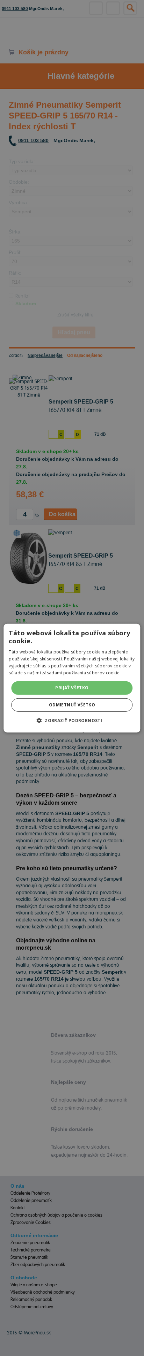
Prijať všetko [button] (71, 688)
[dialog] (72, 678)
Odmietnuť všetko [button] (72, 705)
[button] (72, 720)
